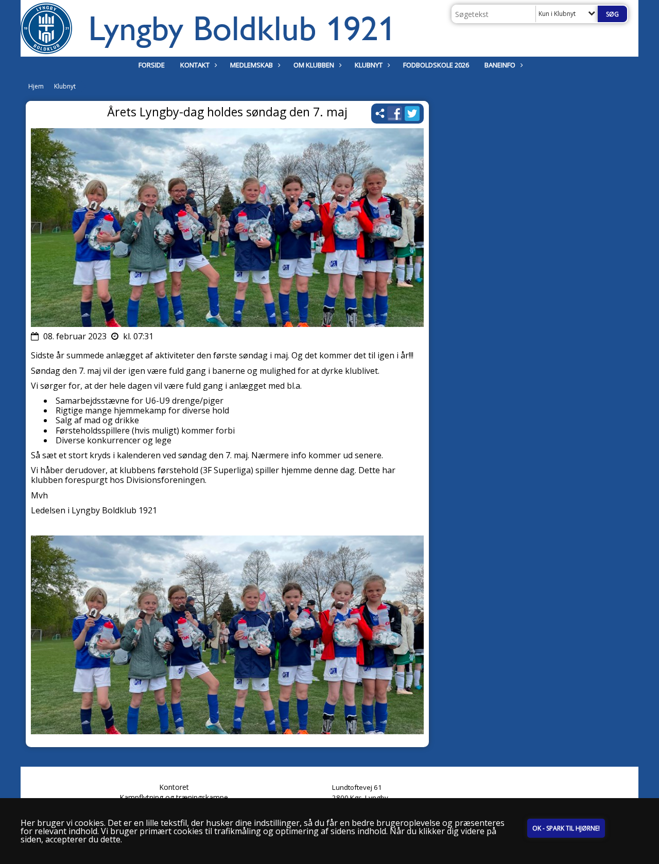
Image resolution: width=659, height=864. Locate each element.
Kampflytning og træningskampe (173, 797)
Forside (151, 65)
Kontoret (174, 787)
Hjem (36, 86)
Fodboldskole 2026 (436, 65)
